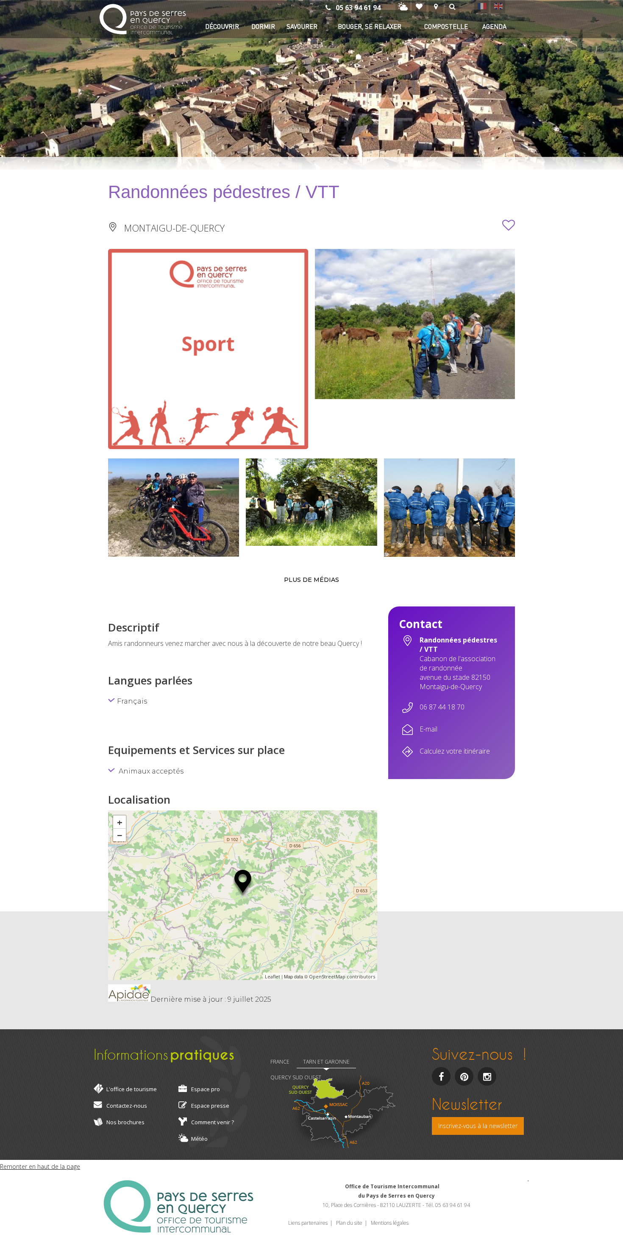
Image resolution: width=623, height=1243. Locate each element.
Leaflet (272, 976)
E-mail (428, 729)
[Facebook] (441, 1076)
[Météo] (402, 6)
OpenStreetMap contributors (342, 976)
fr (481, 5)
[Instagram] (487, 1076)
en (498, 5)
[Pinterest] (464, 1076)
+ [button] (119, 822)
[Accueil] (143, 20)
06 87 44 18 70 (442, 707)
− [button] (119, 835)
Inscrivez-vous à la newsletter (477, 1126)
